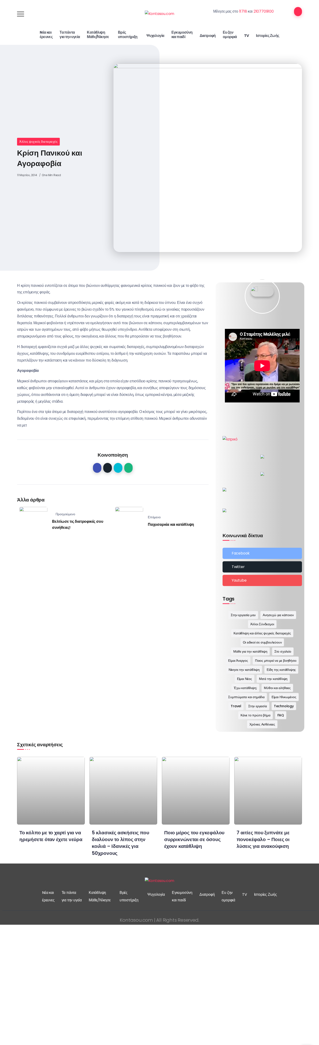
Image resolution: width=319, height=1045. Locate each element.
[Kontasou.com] (159, 13)
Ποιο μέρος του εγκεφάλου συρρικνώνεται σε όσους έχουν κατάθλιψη (194, 839)
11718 (243, 11)
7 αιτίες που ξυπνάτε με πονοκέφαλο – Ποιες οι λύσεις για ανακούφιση (263, 839)
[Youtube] (262, 580)
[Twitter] (262, 566)
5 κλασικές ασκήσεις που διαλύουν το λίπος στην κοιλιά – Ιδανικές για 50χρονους (120, 842)
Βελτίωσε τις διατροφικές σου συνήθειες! (77, 524)
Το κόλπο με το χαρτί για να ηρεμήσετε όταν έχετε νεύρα (50, 836)
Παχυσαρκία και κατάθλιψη (171, 524)
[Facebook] (262, 553)
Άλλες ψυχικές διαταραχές (38, 142)
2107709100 (264, 11)
